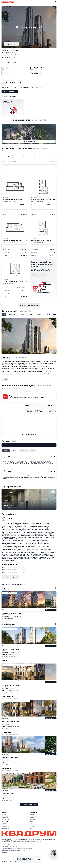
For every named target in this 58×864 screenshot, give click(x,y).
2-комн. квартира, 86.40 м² (13, 240)
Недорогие (32, 817)
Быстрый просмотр (51, 609)
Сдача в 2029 (5, 828)
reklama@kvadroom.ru (35, 841)
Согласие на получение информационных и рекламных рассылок (17, 848)
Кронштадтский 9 (8, 696)
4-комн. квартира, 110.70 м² (41, 240)
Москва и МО (5, 819)
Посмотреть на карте (30, 434)
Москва (4, 50)
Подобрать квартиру (38, 274)
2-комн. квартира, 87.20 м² (13, 199)
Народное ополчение (9, 55)
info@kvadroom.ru (9, 840)
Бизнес (31, 825)
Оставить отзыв (29, 445)
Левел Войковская (8, 624)
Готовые (31, 814)
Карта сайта (4, 852)
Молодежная (7, 59)
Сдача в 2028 (5, 826)
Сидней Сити (6, 732)
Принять (37, 859)
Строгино (6, 57)
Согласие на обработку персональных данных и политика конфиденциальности (21, 844)
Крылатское (15, 50)
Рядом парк (32, 819)
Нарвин (4, 660)
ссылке (18, 388)
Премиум (32, 828)
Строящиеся (32, 816)
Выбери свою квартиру (11, 44)
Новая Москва (5, 816)
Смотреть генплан (30, 141)
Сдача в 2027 (5, 825)
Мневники (6, 62)
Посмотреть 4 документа (10, 577)
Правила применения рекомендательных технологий (15, 850)
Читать (5, 379)
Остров (4, 588)
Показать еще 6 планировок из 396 (29, 305)
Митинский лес (7, 768)
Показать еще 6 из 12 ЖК (29, 804)
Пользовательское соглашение (9, 846)
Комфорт (32, 823)
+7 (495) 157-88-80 (7, 860)
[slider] (3, 163)
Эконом (31, 826)
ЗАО (8, 50)
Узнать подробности (9, 91)
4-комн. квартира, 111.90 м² (41, 199)
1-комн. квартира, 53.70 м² (13, 281)
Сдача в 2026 (5, 823)
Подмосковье (5, 817)
